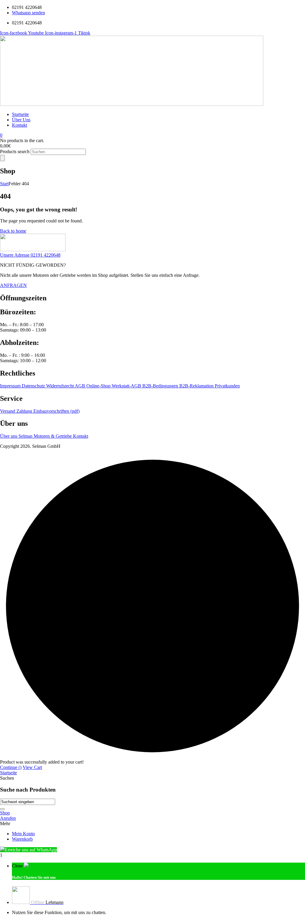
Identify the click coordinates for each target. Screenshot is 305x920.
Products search (15, 151)
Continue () (10, 767)
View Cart (32, 767)
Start (4, 183)
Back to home (13, 230)
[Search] (2, 158)
